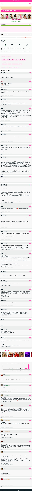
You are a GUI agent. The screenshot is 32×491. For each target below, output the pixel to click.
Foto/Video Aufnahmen (22, 59)
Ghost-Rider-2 (5, 89)
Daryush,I (2, 433)
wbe (1, 387)
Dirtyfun (4, 280)
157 (12, 44)
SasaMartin (4, 206)
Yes (3, 319)
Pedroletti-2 (4, 300)
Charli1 (2, 443)
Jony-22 (2, 397)
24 (5, 44)
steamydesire (5, 108)
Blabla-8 (4, 72)
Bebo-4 (2, 407)
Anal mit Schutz (3, 59)
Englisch (8, 51)
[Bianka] (2, 16)
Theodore (4, 133)
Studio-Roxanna (8, 350)
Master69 (4, 123)
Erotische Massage (11, 67)
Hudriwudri (4, 271)
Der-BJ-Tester (5, 184)
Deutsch (6, 51)
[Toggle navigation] (30, 1)
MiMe (4, 98)
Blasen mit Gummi (4, 56)
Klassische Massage (16, 67)
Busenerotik (13, 59)
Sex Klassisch (8, 56)
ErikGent (4, 156)
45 (19, 44)
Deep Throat (17, 59)
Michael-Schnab (5, 253)
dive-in (4, 337)
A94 (3, 176)
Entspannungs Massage (4, 67)
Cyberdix (4, 214)
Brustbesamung (8, 59)
